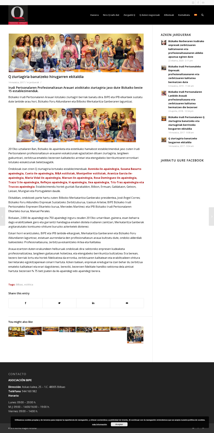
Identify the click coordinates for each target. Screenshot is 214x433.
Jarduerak (34, 82)
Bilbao (19, 284)
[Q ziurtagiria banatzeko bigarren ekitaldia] (2, 216)
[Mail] (203, 2)
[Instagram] (193, 2)
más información (99, 424)
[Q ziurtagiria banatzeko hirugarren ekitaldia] (76, 53)
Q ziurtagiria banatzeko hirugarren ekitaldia (46, 76)
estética (28, 284)
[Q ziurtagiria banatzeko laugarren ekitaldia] (211, 216)
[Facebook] (198, 2)
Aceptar (119, 424)
